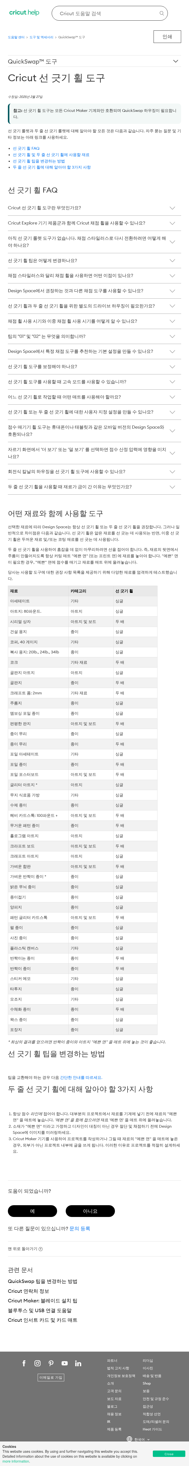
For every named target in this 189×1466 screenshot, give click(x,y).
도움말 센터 (16, 37)
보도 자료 (114, 1399)
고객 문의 (114, 1391)
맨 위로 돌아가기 (22, 1248)
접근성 (148, 1406)
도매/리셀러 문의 (156, 1421)
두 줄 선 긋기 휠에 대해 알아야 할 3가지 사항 (52, 167)
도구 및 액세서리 (41, 37)
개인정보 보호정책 (121, 1376)
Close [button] (169, 1454)
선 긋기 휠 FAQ (26, 148)
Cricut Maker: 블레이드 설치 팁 (43, 1300)
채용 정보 (114, 1414)
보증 (146, 1391)
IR (108, 1421)
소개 (110, 1383)
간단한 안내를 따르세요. (81, 1077)
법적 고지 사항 (118, 1368)
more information (15, 1461)
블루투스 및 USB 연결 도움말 (40, 1310)
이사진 (148, 1368)
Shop (147, 1383)
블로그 (112, 1406)
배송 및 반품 (152, 1376)
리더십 (148, 1360)
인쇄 (167, 36)
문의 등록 (79, 1228)
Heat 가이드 (152, 1429)
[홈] (24, 13)
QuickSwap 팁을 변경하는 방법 (43, 1281)
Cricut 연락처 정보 (28, 1291)
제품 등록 (114, 1429)
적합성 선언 (152, 1414)
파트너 (112, 1360)
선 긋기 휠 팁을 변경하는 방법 (39, 160)
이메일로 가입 (51, 1377)
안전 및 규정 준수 (156, 1399)
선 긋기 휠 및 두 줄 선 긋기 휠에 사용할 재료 (51, 154)
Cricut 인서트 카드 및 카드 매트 (43, 1320)
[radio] (32, 1211)
